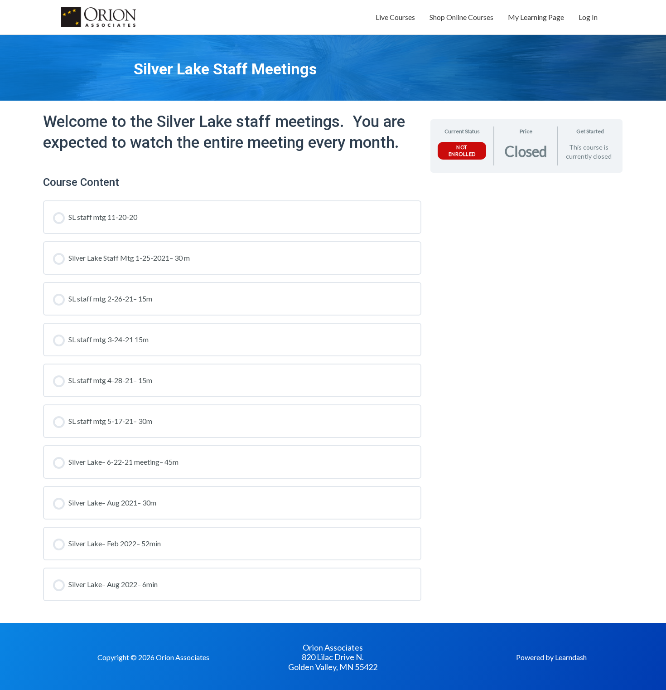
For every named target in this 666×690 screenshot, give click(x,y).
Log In (588, 17)
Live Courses (395, 17)
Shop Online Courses (461, 17)
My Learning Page (536, 17)
